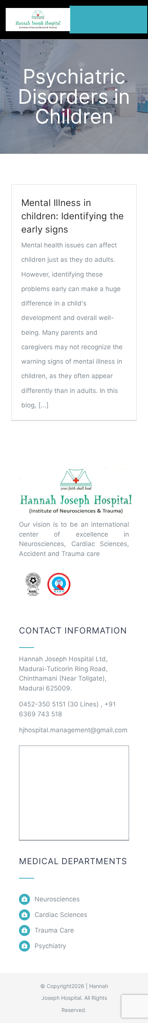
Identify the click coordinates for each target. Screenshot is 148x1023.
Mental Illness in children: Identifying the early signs (72, 216)
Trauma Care (54, 930)
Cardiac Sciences (61, 914)
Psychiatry (50, 946)
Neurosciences (57, 899)
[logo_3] (76, 466)
